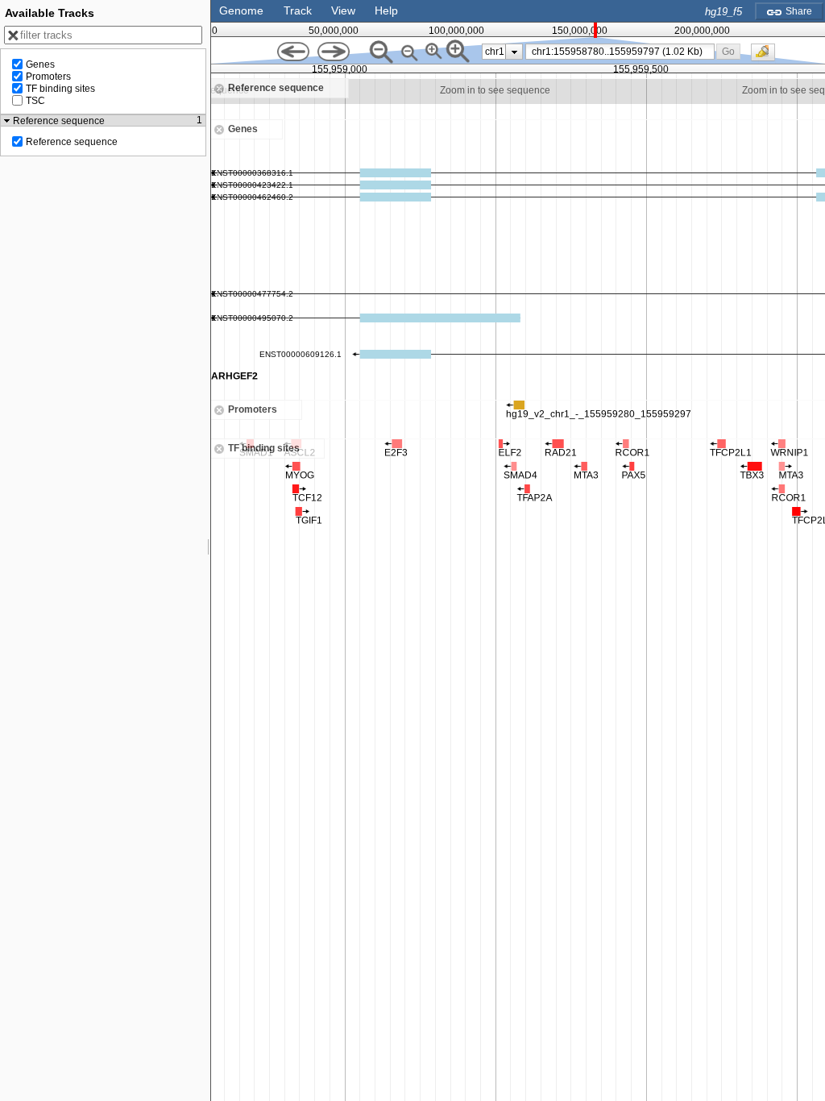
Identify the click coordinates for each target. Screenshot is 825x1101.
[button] (728, 51)
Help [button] (386, 10)
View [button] (343, 10)
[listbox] (502, 52)
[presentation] (514, 51)
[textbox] (623, 51)
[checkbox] (767, 56)
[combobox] (620, 52)
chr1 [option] (494, 51)
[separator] (208, 550)
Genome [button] (241, 10)
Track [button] (298, 10)
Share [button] (797, 11)
